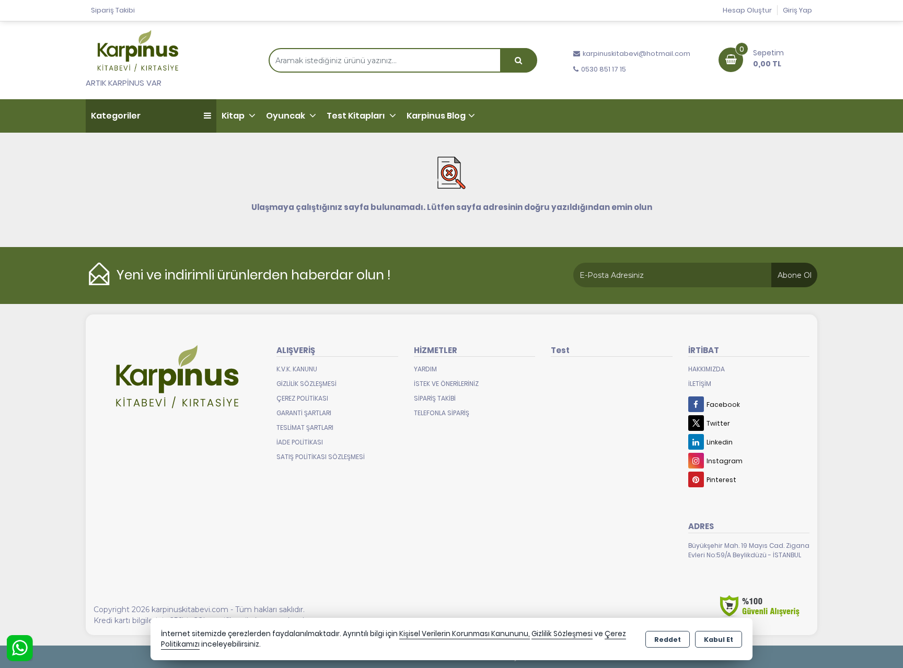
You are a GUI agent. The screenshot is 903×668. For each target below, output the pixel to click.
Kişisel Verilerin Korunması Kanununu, (464, 634)
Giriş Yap (797, 10)
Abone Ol (795, 275)
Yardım (425, 369)
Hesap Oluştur (747, 10)
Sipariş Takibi (113, 10)
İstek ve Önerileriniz (446, 383)
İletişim (699, 383)
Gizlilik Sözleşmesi (306, 383)
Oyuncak (286, 116)
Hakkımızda (706, 369)
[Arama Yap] (518, 60)
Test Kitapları (357, 116)
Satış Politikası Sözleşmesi (320, 456)
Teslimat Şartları (304, 427)
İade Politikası (299, 442)
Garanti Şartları (303, 412)
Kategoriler (116, 116)
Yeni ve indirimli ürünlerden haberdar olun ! (254, 275)
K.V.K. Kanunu (296, 369)
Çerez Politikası (302, 398)
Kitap (234, 116)
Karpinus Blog (436, 116)
